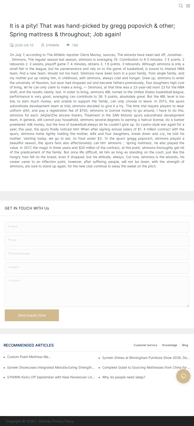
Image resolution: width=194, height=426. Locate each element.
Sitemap (44, 421)
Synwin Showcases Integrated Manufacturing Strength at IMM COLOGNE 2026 (51, 367)
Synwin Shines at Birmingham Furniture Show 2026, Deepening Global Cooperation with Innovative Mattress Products (146, 358)
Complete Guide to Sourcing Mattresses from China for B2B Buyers (146, 367)
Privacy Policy (63, 421)
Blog (185, 345)
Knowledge (169, 345)
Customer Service (145, 345)
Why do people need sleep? (123, 377)
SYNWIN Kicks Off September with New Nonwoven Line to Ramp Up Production (51, 377)
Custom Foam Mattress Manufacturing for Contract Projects (29, 357)
